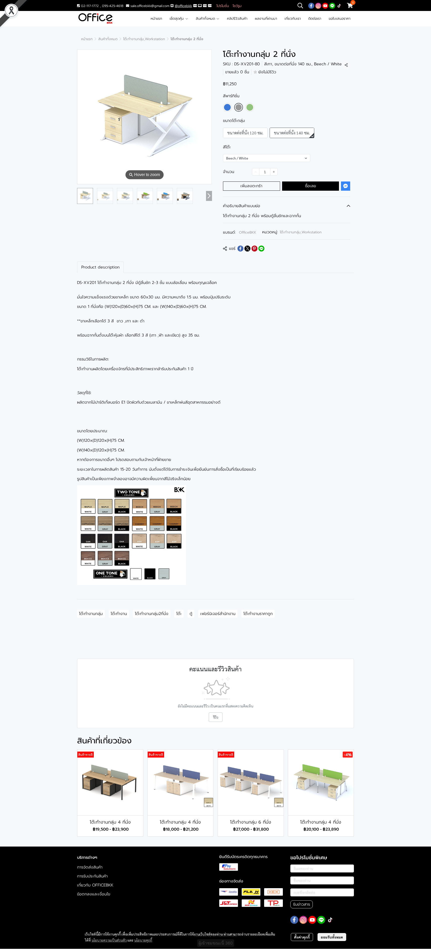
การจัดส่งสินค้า (90, 867)
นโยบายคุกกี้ (143, 940)
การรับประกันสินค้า (92, 876)
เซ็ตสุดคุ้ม (177, 18)
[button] (300, 5)
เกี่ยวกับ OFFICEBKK (95, 885)
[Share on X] (247, 249)
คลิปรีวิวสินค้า (237, 18)
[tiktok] (339, 5)
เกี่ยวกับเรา (293, 18)
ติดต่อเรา (314, 18)
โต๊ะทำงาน (119, 614)
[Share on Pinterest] (254, 249)
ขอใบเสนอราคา (339, 18)
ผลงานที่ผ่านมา (266, 18)
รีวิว (215, 717)
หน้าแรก (156, 18)
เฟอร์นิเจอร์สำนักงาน (217, 614)
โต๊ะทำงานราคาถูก (258, 614)
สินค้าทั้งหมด (206, 18)
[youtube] (325, 5)
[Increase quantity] (273, 171)
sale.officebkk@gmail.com (149, 5)
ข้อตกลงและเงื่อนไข (93, 894)
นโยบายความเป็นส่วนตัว (109, 940)
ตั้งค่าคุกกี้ (302, 937)
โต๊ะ (179, 614)
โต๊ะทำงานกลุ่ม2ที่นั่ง (151, 614)
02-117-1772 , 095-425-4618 (101, 5)
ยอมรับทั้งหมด (332, 937)
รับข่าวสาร (301, 904)
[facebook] (311, 5)
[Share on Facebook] (240, 249)
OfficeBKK (247, 232)
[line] (332, 5)
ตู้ (191, 614)
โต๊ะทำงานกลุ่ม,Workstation (144, 39)
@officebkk (183, 5)
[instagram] (318, 5)
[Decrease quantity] (255, 171)
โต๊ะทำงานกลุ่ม (91, 614)
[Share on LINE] (261, 249)
